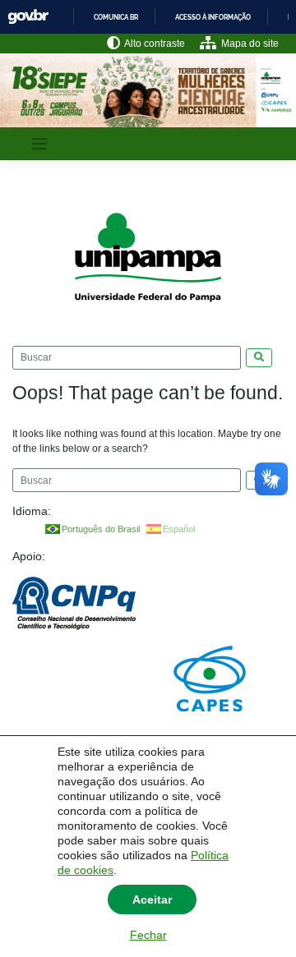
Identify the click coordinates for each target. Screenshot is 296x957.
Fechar (148, 934)
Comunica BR (116, 17)
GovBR (28, 17)
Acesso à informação (213, 17)
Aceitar (152, 899)
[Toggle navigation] (39, 144)
